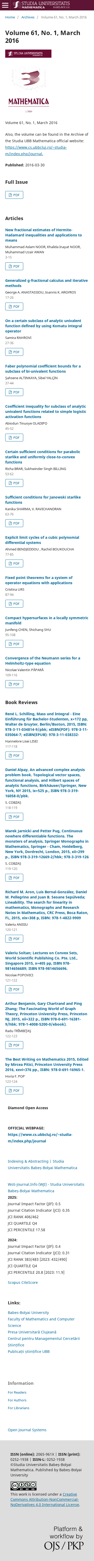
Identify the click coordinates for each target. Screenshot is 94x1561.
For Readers (17, 1392)
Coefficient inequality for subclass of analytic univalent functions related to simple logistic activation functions (45, 411)
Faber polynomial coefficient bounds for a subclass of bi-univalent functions (43, 369)
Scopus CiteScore (23, 1282)
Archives (27, 17)
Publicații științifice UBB (29, 1351)
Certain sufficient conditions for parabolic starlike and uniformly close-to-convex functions (42, 457)
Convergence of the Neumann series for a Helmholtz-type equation (42, 661)
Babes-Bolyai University (28, 1312)
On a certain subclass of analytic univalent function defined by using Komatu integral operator (43, 325)
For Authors (17, 1400)
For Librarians (18, 1408)
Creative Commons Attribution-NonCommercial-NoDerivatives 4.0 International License (44, 1499)
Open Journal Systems (27, 1429)
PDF (16, 195)
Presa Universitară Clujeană (32, 1332)
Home (10, 17)
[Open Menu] (5, 5)
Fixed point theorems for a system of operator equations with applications (38, 580)
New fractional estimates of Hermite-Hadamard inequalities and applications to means (43, 235)
